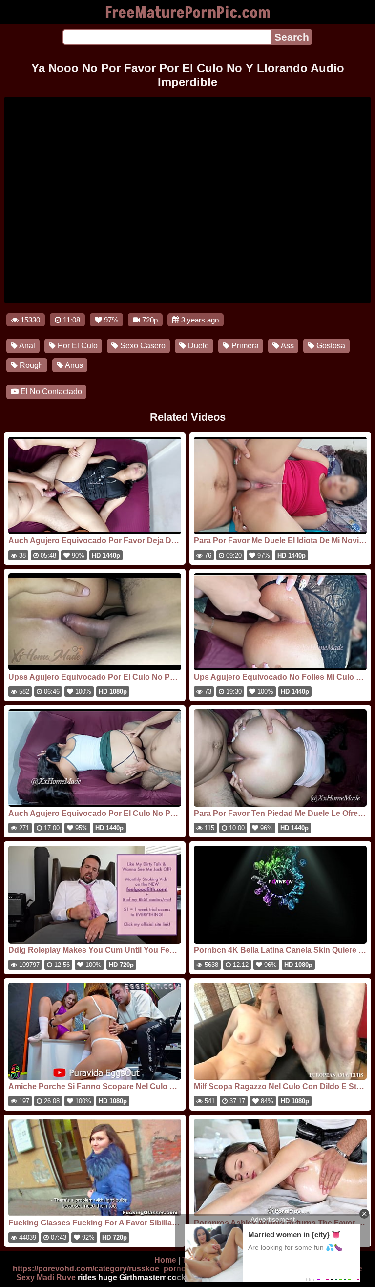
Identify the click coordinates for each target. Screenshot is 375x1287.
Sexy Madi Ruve (46, 1277)
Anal (26, 346)
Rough (30, 365)
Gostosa (329, 346)
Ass (286, 346)
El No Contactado (50, 391)
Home (165, 1260)
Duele (197, 346)
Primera (244, 346)
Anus (73, 365)
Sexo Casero (142, 346)
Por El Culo (77, 346)
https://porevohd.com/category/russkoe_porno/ (100, 1269)
